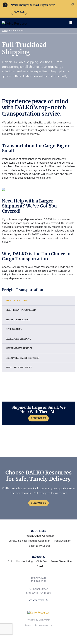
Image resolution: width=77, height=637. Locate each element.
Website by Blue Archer (38, 620)
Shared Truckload (18, 319)
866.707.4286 (38, 577)
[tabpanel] (36, 5)
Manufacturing (24, 561)
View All (19, 11)
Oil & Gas (41, 561)
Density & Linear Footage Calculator (29, 540)
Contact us (36, 600)
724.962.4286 (38, 581)
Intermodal (14, 329)
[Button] (38, 413)
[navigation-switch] (70, 22)
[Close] (72, 4)
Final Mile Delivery (19, 367)
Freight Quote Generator (40, 535)
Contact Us (38, 418)
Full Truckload (16, 300)
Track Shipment (62, 540)
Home (5, 30)
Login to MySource (39, 545)
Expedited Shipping (18, 338)
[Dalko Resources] (11, 23)
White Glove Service (19, 348)
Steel (40, 566)
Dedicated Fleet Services (22, 358)
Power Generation (61, 561)
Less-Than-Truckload (21, 310)
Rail (10, 561)
